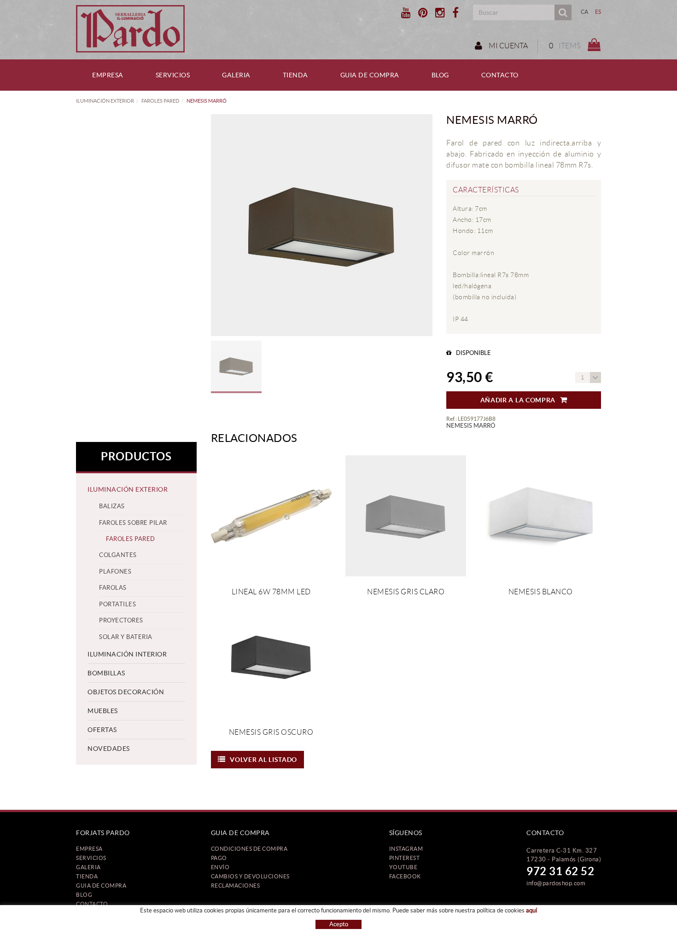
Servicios (91, 858)
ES (598, 12)
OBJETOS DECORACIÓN (126, 692)
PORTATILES (117, 604)
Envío (220, 867)
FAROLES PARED (160, 101)
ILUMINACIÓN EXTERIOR (105, 101)
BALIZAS (112, 506)
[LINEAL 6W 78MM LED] (271, 515)
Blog (84, 895)
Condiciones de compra (249, 849)
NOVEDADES (109, 748)
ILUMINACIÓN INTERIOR (127, 654)
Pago (219, 858)
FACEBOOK (405, 876)
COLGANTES (118, 555)
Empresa (89, 849)
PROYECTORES (121, 620)
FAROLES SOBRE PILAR (133, 522)
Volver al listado (263, 759)
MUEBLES (103, 710)
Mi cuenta (507, 46)
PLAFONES (115, 571)
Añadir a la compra (518, 400)
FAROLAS (113, 587)
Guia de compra (101, 886)
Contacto (92, 904)
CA (585, 12)
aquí (531, 910)
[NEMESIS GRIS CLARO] (405, 515)
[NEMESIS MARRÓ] (322, 225)
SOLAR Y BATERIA (125, 636)
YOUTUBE (403, 867)
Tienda (87, 876)
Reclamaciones (235, 886)
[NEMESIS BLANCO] (540, 515)
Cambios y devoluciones (250, 876)
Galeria (88, 867)
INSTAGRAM (406, 849)
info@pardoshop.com (555, 883)
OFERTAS (102, 729)
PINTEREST (404, 858)
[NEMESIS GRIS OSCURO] (271, 656)
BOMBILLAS (106, 673)
